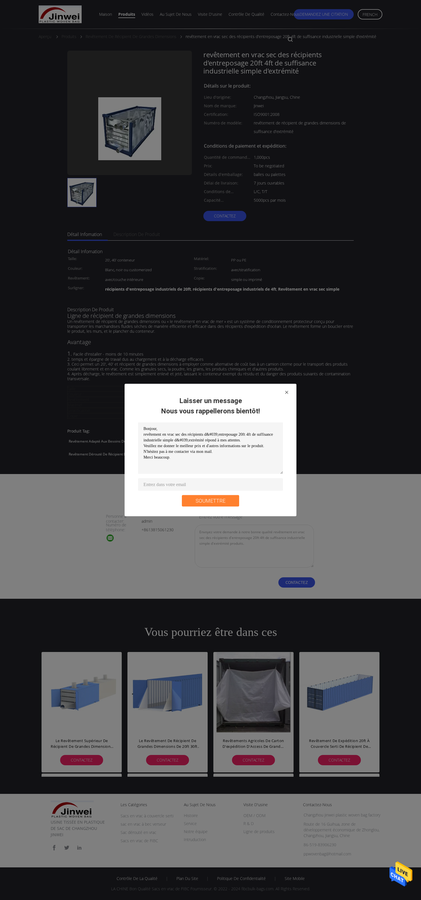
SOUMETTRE (210, 501)
